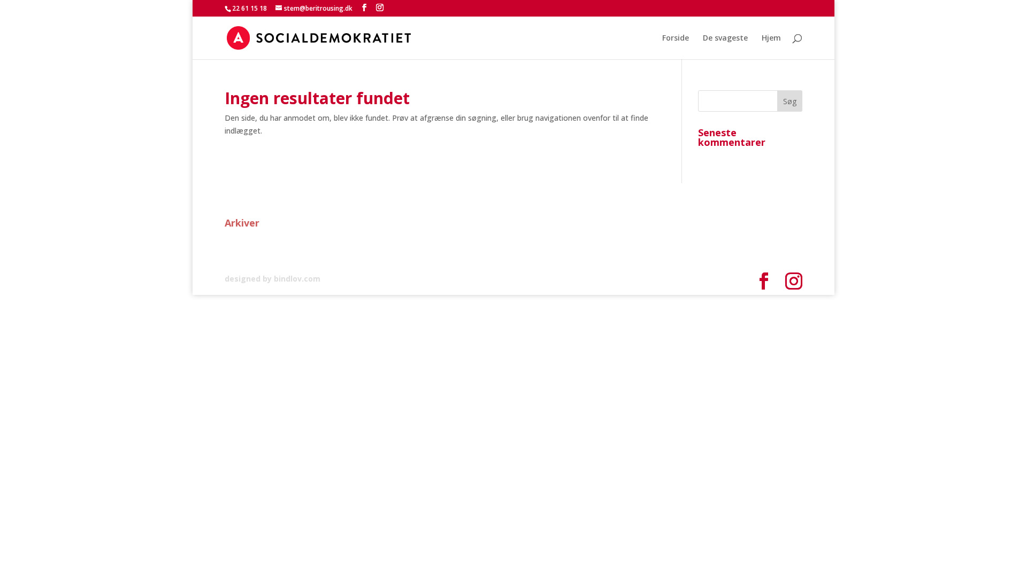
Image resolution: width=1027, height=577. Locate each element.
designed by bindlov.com (272, 279)
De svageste (725, 38)
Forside (675, 38)
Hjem (771, 38)
